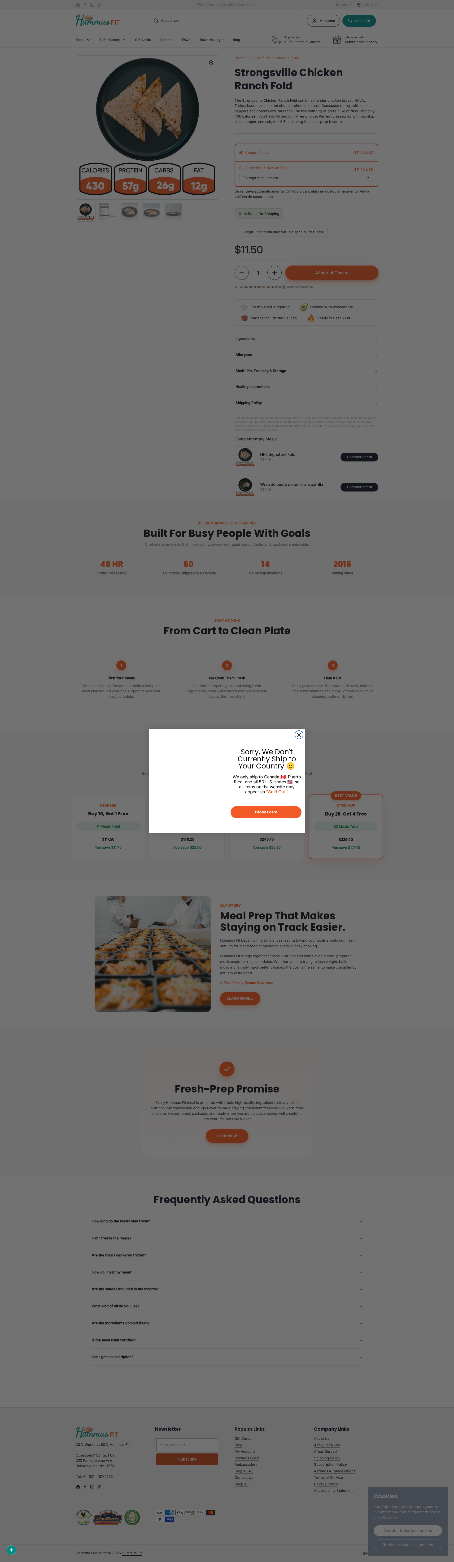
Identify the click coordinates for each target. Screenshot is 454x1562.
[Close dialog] (299, 735)
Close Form (266, 812)
